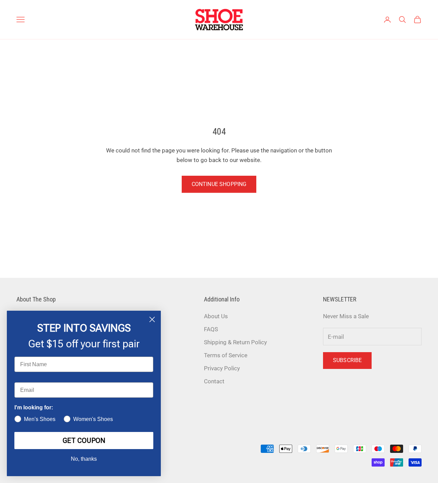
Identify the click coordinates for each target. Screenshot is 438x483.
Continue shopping (219, 184)
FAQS (211, 329)
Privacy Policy (222, 368)
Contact (214, 381)
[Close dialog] (152, 319)
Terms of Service (225, 355)
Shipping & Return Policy (235, 342)
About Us (216, 316)
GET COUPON (84, 440)
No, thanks (84, 459)
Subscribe (347, 360)
